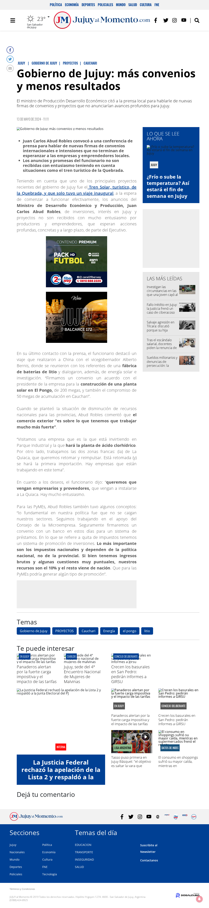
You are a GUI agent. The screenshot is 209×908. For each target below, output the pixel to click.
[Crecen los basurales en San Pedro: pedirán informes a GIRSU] (131, 662)
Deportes (88, 4)
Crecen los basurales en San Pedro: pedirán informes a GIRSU (130, 674)
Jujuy (13, 845)
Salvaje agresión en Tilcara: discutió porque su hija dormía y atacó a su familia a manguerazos (161, 332)
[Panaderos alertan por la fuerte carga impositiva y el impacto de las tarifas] (37, 662)
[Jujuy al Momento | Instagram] (174, 20)
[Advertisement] (76, 594)
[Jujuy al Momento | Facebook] (156, 20)
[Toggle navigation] (13, 20)
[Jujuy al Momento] (36, 819)
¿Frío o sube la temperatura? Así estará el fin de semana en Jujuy (168, 186)
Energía (109, 631)
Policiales (105, 4)
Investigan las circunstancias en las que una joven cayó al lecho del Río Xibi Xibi (162, 295)
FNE (157, 4)
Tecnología (49, 874)
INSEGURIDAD (84, 859)
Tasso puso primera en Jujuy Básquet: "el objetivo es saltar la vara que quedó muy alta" (131, 763)
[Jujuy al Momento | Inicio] (194, 831)
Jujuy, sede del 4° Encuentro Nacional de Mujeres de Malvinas (82, 674)
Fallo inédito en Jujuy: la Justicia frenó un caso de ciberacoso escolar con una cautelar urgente (162, 312)
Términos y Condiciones (22, 888)
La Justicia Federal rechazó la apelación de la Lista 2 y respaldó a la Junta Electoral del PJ (60, 773)
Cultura (146, 4)
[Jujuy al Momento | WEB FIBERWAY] (175, 816)
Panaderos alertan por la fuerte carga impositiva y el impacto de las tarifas (37, 674)
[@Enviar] (10, 68)
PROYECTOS (64, 631)
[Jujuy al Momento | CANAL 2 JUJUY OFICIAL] (157, 816)
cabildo (71, 656)
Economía (72, 4)
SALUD (79, 867)
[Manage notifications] (199, 899)
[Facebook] (10, 50)
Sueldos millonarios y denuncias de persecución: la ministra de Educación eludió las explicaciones (162, 367)
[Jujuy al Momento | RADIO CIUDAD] (193, 816)
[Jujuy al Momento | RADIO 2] (184, 816)
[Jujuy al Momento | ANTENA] (166, 816)
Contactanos (149, 860)
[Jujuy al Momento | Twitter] (165, 20)
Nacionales (17, 852)
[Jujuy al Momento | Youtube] (183, 20)
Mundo (121, 4)
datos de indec (170, 747)
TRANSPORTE (84, 852)
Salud (132, 4)
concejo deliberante (126, 656)
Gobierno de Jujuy (33, 631)
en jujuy (24, 656)
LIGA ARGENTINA (122, 747)
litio (147, 631)
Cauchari (88, 631)
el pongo (129, 631)
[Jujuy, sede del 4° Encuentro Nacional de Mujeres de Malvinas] (84, 662)
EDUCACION (83, 845)
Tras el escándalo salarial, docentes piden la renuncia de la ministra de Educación (162, 348)
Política (56, 4)
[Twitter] (10, 59)
